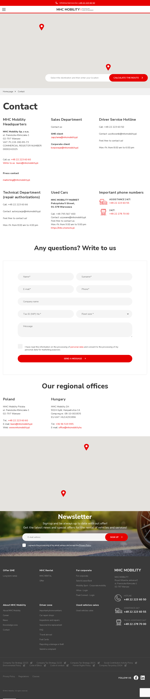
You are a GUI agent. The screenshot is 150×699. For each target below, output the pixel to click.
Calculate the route (126, 77)
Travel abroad (46, 634)
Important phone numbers (51, 610)
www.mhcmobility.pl (19, 427)
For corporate (82, 576)
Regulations (23, 676)
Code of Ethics (35, 665)
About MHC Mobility (12, 610)
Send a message (73, 358)
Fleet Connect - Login (85, 595)
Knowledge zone (10, 625)
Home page (8, 91)
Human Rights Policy (82, 665)
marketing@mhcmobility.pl (16, 180)
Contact (6, 630)
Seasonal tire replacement (51, 625)
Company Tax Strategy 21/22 (49, 663)
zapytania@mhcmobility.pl (64, 137)
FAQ (41, 630)
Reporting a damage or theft (52, 644)
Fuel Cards (44, 639)
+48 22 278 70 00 (119, 213)
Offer (42, 580)
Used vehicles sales (84, 610)
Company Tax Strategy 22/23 (15, 663)
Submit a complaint (48, 649)
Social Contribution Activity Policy (118, 663)
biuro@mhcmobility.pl (27, 163)
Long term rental (10, 576)
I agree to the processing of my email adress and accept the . (59, 545)
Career (6, 615)
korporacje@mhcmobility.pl (65, 147)
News (5, 620)
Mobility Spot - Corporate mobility (91, 585)
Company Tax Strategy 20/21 (83, 663)
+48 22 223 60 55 (119, 203)
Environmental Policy (12, 665)
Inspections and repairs (50, 620)
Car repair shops (47, 615)
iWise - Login (82, 590)
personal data (76, 347)
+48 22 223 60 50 (135, 599)
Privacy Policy (85, 545)
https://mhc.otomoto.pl (63, 228)
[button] (108, 67)
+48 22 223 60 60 (18, 420)
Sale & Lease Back (84, 580)
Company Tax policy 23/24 (110, 665)
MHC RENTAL (46, 576)
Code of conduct (57, 665)
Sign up (114, 537)
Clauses (35, 676)
